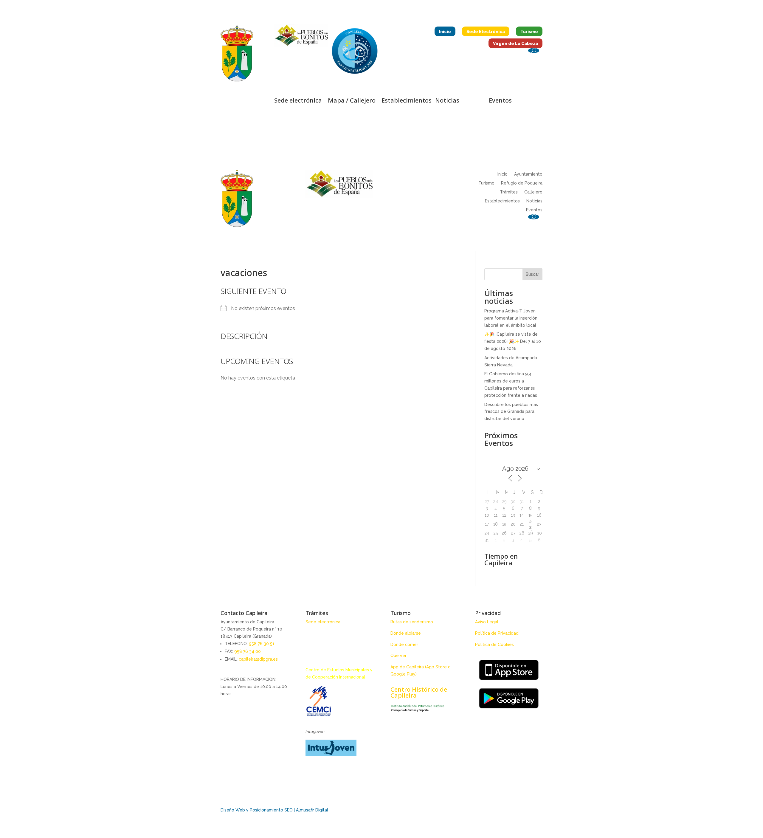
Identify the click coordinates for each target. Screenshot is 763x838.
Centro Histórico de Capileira (418, 692)
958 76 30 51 (262, 643)
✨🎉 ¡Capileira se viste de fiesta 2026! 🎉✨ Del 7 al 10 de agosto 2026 (512, 341)
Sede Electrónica (485, 31)
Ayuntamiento (528, 174)
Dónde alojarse (405, 633)
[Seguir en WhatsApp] (247, 114)
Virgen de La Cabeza (515, 43)
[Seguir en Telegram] (264, 102)
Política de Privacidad (497, 633)
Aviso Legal (486, 621)
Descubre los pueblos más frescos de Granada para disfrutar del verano (511, 411)
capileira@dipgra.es (258, 659)
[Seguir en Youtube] (252, 102)
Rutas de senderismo (411, 621)
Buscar (532, 274)
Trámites (509, 192)
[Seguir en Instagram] (240, 102)
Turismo (529, 31)
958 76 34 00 (247, 651)
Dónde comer (404, 644)
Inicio (445, 31)
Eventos (534, 210)
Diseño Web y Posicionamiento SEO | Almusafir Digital (274, 810)
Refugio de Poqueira (521, 183)
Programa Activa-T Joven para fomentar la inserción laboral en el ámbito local (510, 318)
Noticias (534, 201)
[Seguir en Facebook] (228, 102)
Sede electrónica (322, 621)
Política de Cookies (494, 644)
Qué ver (398, 655)
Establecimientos (502, 201)
